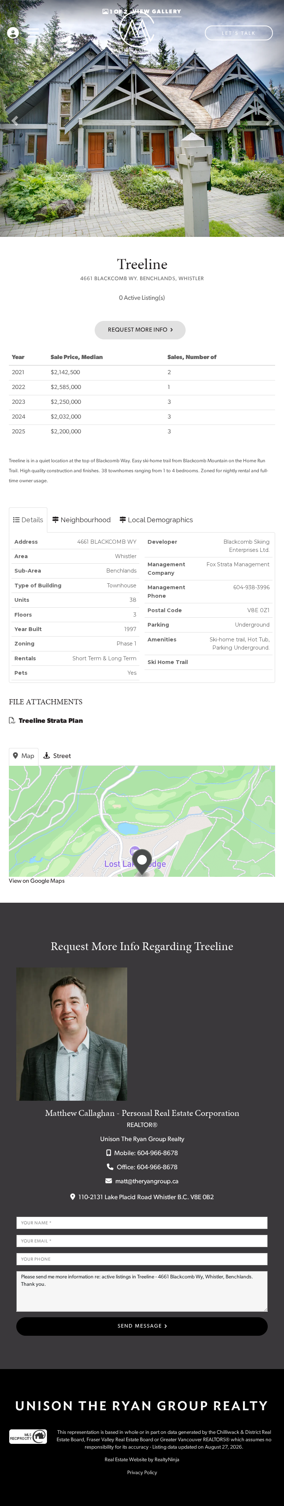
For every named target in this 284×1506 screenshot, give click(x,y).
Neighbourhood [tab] (85, 520)
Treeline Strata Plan (51, 721)
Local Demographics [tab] (159, 520)
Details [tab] (31, 520)
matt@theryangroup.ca (147, 1181)
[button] (17, 118)
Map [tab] (27, 756)
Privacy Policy (142, 1473)
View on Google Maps (37, 881)
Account (13, 31)
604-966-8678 (157, 1153)
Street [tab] (61, 756)
